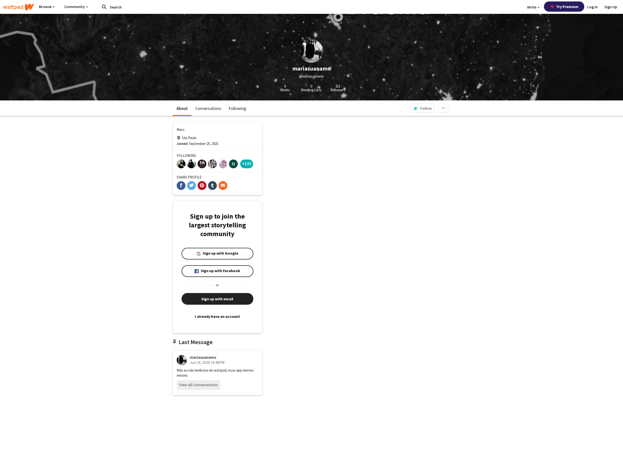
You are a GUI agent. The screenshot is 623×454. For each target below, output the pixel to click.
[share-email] (223, 185)
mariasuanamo (203, 357)
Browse (45, 6)
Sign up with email (217, 298)
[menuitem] (423, 108)
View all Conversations (198, 384)
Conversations (208, 108)
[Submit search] (104, 7)
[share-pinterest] (202, 185)
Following (237, 108)
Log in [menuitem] (592, 6)
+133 (246, 163)
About (182, 108)
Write (532, 7)
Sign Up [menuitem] (610, 6)
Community (74, 6)
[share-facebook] (181, 185)
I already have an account (217, 316)
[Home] (18, 7)
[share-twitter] (191, 185)
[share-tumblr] (212, 185)
